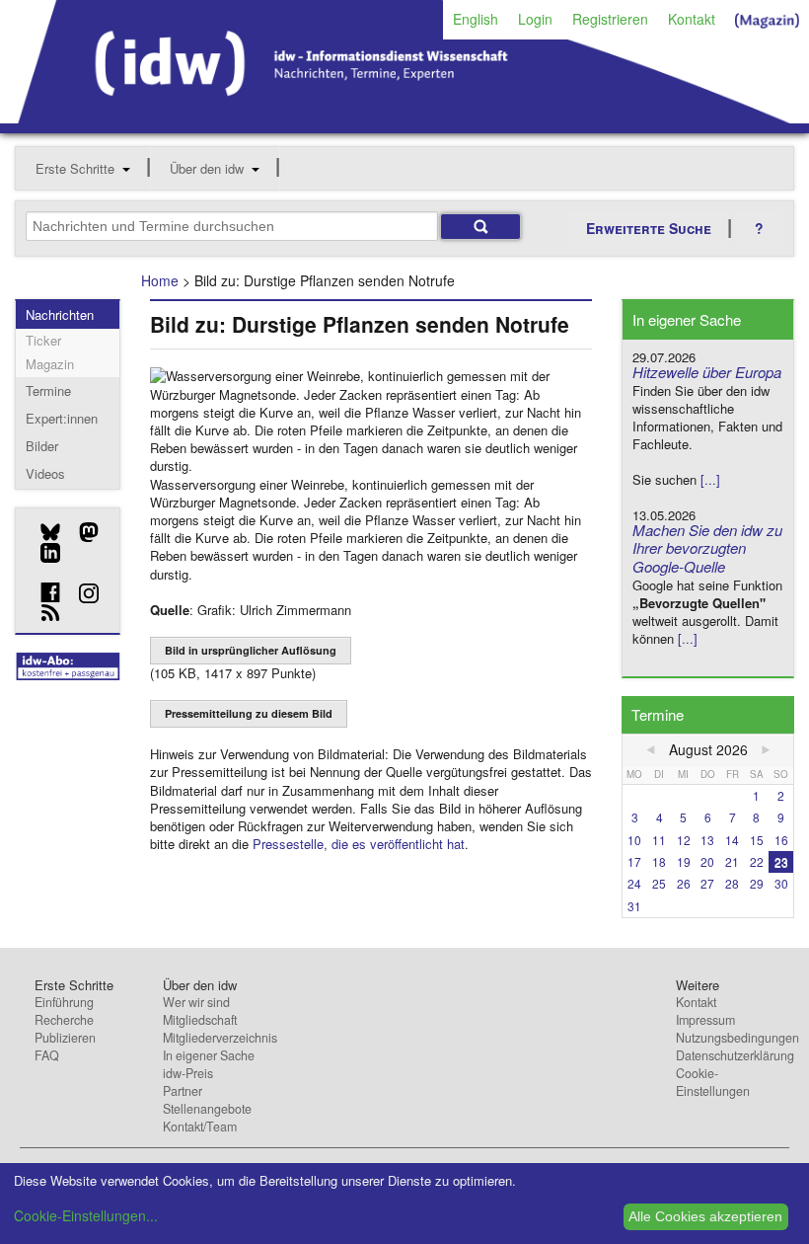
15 (757, 839)
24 (634, 883)
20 (707, 861)
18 (659, 861)
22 (757, 861)
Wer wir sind (196, 1002)
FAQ (47, 1055)
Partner (182, 1091)
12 (684, 839)
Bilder (42, 445)
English (475, 19)
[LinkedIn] (43, 553)
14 (732, 839)
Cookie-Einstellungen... (86, 1215)
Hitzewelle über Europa (706, 371)
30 (781, 883)
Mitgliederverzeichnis (220, 1038)
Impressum (705, 1020)
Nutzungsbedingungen (737, 1038)
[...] (710, 479)
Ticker (43, 340)
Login (535, 19)
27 (707, 883)
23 (781, 861)
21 (732, 861)
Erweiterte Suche (648, 228)
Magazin (50, 363)
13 (707, 839)
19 (684, 861)
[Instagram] (81, 593)
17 (634, 861)
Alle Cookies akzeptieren (705, 1216)
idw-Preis (188, 1073)
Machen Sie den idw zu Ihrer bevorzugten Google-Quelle (707, 548)
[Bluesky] (43, 532)
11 (659, 839)
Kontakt (691, 19)
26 (684, 883)
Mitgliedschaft (200, 1020)
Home (160, 280)
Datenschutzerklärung (735, 1055)
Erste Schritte (75, 168)
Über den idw (207, 168)
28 (732, 883)
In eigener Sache (209, 1055)
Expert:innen (62, 418)
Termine (48, 390)
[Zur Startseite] (404, 116)
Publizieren (65, 1038)
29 (757, 883)
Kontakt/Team (200, 1126)
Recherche (64, 1020)
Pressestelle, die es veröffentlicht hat (359, 843)
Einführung (64, 1002)
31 (634, 905)
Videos (45, 473)
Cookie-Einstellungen (713, 1082)
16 (781, 839)
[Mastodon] (81, 532)
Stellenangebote (207, 1109)
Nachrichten (60, 314)
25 (659, 883)
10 (634, 839)
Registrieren (610, 19)
